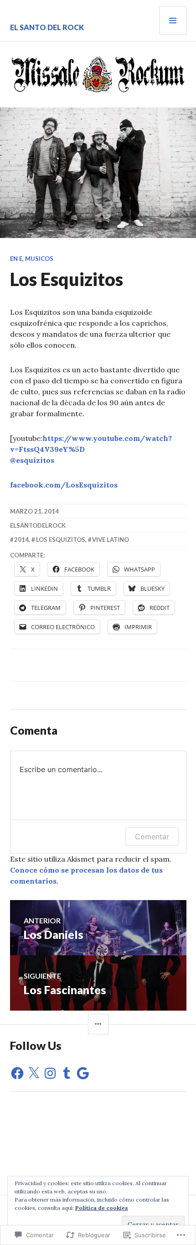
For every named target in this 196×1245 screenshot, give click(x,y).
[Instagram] (50, 1073)
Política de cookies (101, 1207)
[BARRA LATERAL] (98, 1024)
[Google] (83, 1073)
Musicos (39, 258)
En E (16, 258)
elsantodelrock (38, 525)
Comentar (152, 836)
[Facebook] (17, 1073)
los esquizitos (60, 539)
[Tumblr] (66, 1073)
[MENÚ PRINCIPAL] (172, 20)
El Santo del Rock (47, 27)
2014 (21, 539)
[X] (33, 1073)
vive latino (110, 539)
